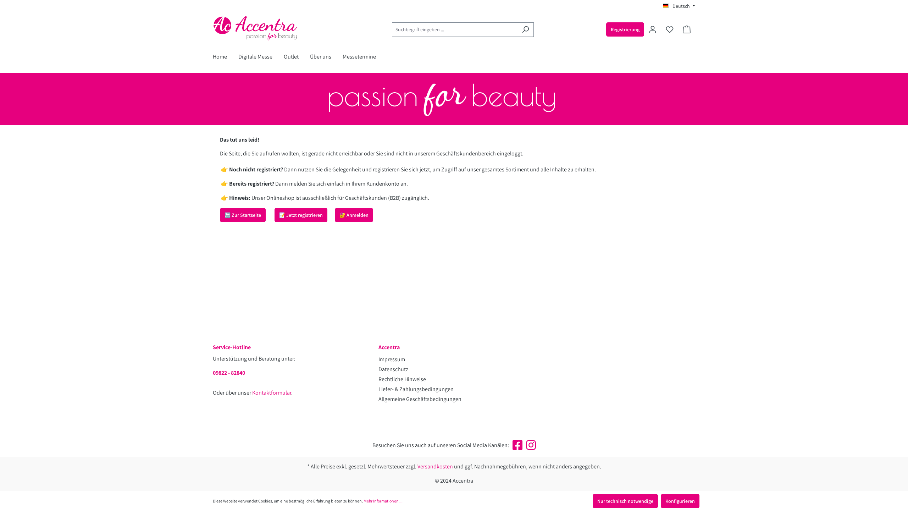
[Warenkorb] (686, 29)
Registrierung (625, 29)
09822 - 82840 (229, 373)
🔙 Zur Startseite (243, 215)
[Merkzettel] (669, 29)
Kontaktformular (271, 392)
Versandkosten (435, 466)
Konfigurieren (680, 501)
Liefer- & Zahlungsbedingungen (416, 389)
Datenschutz (393, 369)
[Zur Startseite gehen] (266, 28)
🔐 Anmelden (354, 215)
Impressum (391, 359)
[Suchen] (525, 29)
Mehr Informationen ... (383, 501)
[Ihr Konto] (652, 29)
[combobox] (454, 29)
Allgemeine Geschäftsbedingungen (419, 399)
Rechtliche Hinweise (402, 379)
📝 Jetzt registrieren (301, 215)
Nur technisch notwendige (625, 501)
